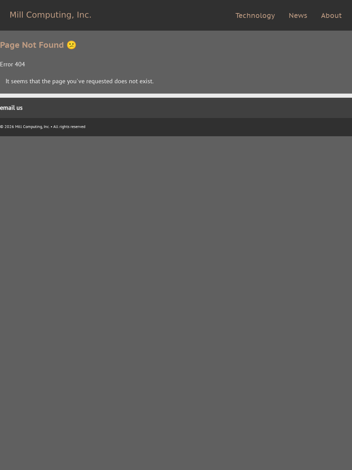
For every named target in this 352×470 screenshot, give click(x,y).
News (298, 15)
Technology (255, 15)
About (331, 15)
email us (11, 107)
